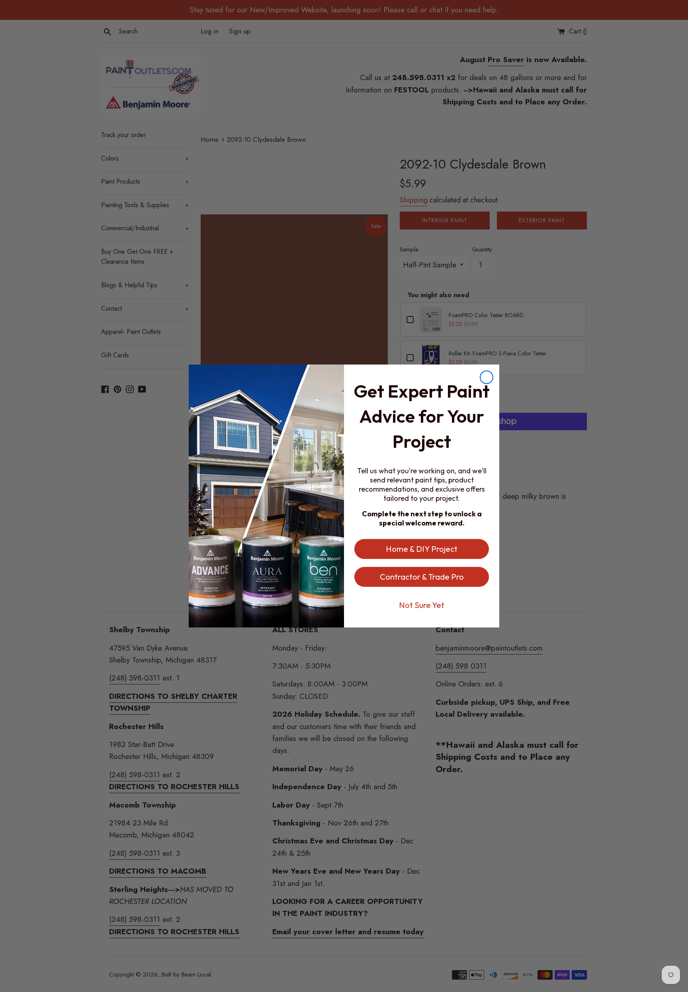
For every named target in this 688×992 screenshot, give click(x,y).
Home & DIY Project (421, 549)
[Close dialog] (486, 377)
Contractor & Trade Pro (422, 577)
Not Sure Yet (421, 605)
